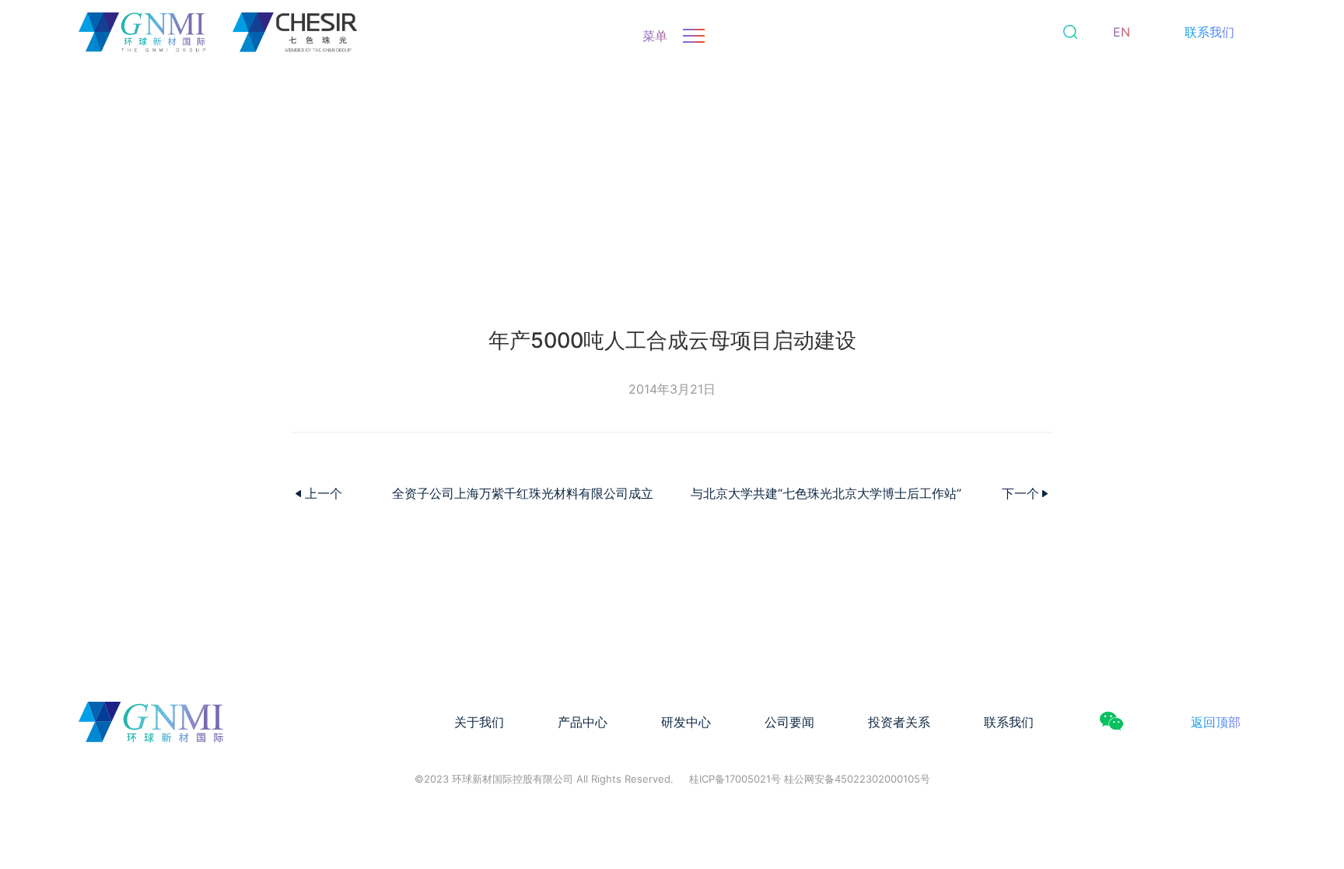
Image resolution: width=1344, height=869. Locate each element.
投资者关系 (899, 722)
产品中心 (582, 722)
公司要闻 (789, 722)
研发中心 (686, 722)
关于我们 (479, 722)
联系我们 (1209, 32)
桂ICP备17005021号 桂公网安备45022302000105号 (809, 779)
